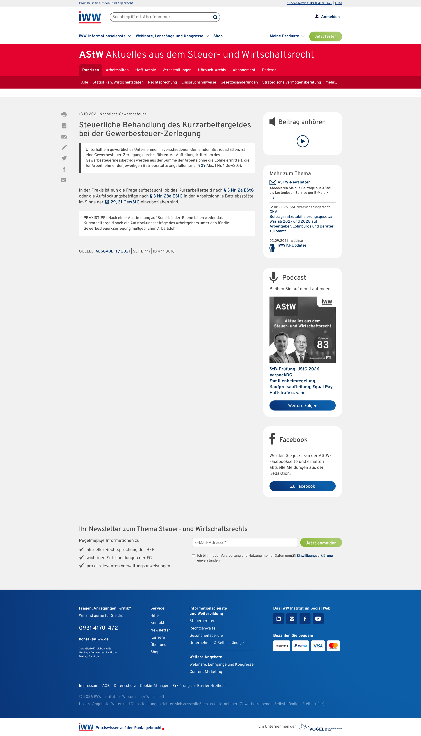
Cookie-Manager (154, 685)
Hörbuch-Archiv (212, 70)
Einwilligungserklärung (315, 556)
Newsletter (160, 630)
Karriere (157, 637)
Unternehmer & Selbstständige (216, 642)
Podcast (269, 70)
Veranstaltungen (176, 70)
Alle (84, 82)
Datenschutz (125, 685)
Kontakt (157, 623)
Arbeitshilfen (117, 70)
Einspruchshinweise (198, 82)
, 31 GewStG (128, 202)
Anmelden (330, 17)
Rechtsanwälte (202, 628)
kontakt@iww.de (94, 639)
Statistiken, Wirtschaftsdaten (118, 82)
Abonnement (244, 70)
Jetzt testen (326, 36)
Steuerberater (202, 621)
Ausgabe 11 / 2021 (112, 251)
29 (203, 165)
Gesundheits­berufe (206, 635)
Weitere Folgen (302, 406)
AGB (106, 685)
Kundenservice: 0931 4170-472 (309, 3)
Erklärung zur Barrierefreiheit (199, 685)
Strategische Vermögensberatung (291, 82)
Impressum (88, 685)
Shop (218, 36)
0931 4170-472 (98, 628)
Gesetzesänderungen (239, 82)
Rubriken (90, 70)
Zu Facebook (302, 486)
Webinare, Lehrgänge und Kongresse (221, 664)
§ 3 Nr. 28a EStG (166, 196)
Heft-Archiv (145, 70)
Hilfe (338, 3)
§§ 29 (110, 202)
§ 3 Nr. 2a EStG (239, 190)
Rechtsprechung (162, 82)
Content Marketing (205, 671)
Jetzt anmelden (321, 543)
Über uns (158, 644)
